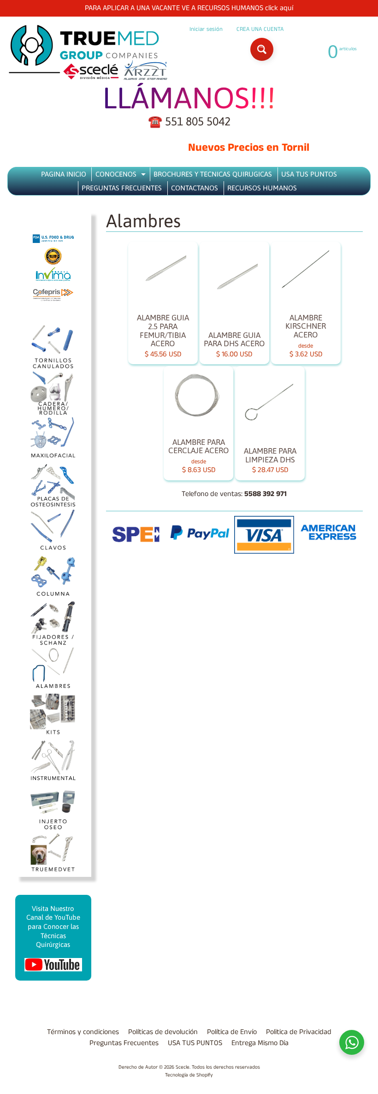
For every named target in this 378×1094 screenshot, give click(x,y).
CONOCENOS (121, 175)
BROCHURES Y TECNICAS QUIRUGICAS (213, 174)
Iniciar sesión (206, 29)
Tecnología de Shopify (189, 1075)
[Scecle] (88, 53)
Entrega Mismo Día (260, 1043)
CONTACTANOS (194, 188)
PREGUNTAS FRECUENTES (122, 188)
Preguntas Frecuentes (124, 1043)
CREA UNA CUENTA (260, 29)
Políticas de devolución (163, 1032)
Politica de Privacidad (298, 1032)
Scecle (182, 1067)
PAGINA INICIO (63, 174)
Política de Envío (232, 1032)
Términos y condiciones (83, 1032)
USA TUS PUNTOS (309, 174)
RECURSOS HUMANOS (262, 188)
